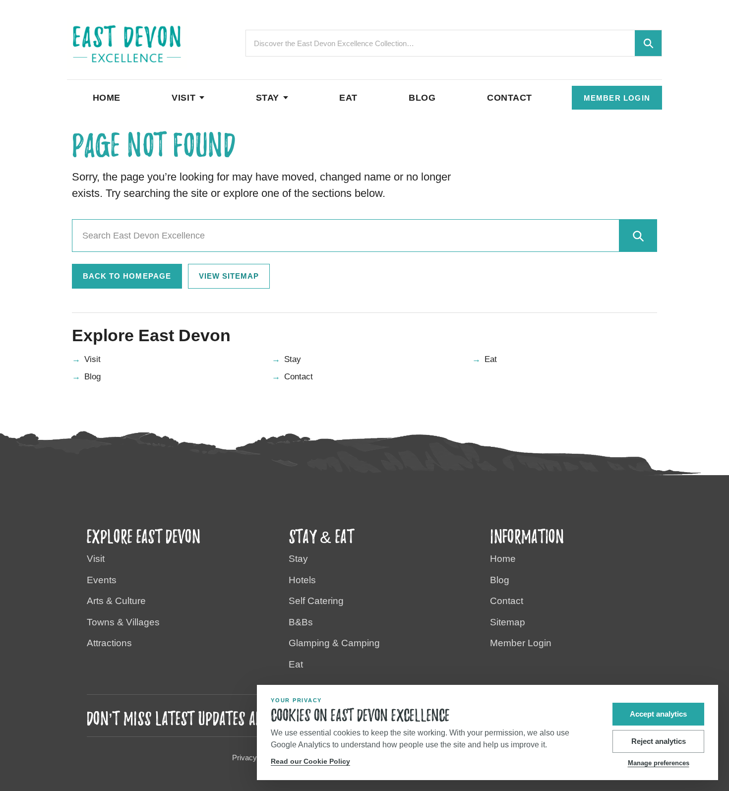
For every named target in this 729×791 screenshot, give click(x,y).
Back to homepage (127, 276)
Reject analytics (658, 741)
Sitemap (507, 622)
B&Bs (301, 622)
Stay (267, 98)
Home (107, 98)
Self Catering (316, 601)
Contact (509, 98)
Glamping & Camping (334, 643)
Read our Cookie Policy (310, 761)
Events (102, 580)
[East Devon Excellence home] (127, 43)
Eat (348, 98)
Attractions (109, 643)
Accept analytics (658, 714)
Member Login (617, 98)
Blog (422, 98)
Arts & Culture (116, 601)
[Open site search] (648, 43)
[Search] (638, 235)
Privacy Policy (255, 757)
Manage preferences (658, 763)
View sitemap (229, 276)
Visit (183, 98)
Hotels (302, 580)
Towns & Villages (123, 622)
